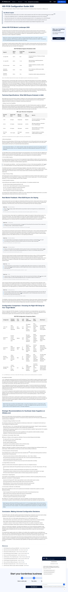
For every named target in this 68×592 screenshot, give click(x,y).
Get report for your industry (33, 1)
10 (21, 293)
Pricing (26, 1)
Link (28, 548)
